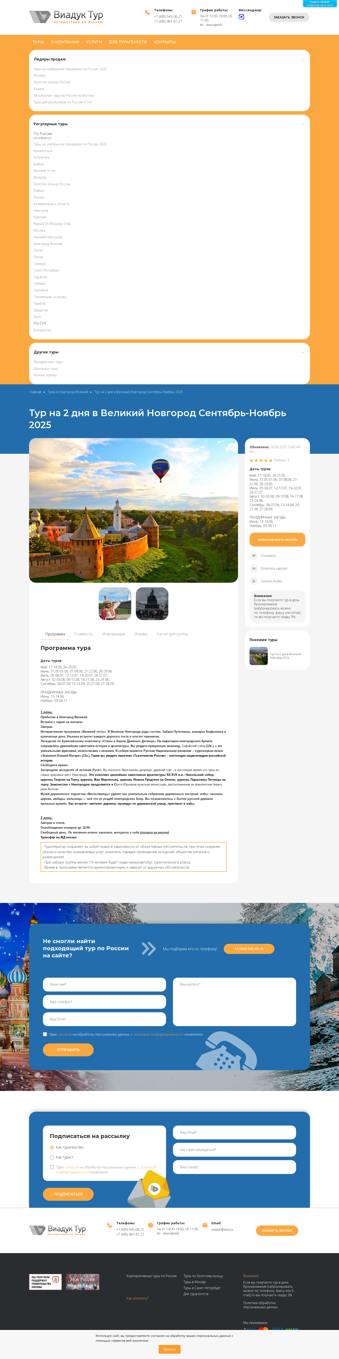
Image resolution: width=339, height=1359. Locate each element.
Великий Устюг (45, 170)
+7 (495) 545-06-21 (168, 16)
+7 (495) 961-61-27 (168, 21)
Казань (39, 89)
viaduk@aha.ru (222, 1229)
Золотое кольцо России (52, 82)
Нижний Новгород (48, 237)
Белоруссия (42, 330)
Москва (39, 75)
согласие (65, 1034)
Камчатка (41, 210)
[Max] (241, 16)
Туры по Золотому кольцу (203, 1276)
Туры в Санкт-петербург (202, 1288)
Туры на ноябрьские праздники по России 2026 (70, 69)
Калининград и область (52, 204)
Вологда (40, 177)
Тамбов (39, 303)
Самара (40, 263)
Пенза (38, 250)
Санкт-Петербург (47, 270)
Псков (38, 257)
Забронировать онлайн (277, 539)
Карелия (40, 217)
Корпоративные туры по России (152, 1276)
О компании (65, 42)
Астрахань (42, 157)
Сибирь (39, 283)
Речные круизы (45, 375)
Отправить (68, 1049)
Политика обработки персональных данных (260, 1305)
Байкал (39, 164)
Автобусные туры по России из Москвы (64, 95)
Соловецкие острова (50, 297)
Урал (37, 316)
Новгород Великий (48, 244)
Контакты (165, 42)
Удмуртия (41, 310)
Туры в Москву (195, 1282)
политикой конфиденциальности (158, 1034)
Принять (169, 1349)
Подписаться (68, 1194)
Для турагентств (128, 42)
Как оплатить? (137, 1298)
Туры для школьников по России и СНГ (63, 102)
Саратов (40, 277)
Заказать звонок (289, 17)
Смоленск (41, 290)
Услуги (94, 42)
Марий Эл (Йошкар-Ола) (52, 223)
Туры (38, 42)
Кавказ (39, 190)
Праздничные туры (48, 362)
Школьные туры (46, 368)
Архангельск (43, 151)
